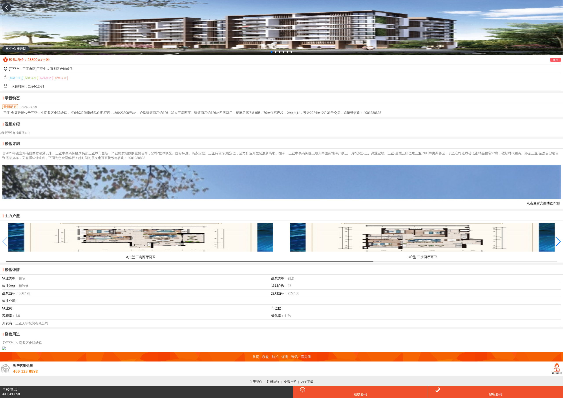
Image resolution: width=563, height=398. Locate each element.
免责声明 (290, 381)
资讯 (294, 357)
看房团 (306, 357)
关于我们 (256, 381)
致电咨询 (495, 394)
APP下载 (307, 381)
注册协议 (273, 381)
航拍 (275, 357)
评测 (285, 357)
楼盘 (265, 357)
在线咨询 (360, 394)
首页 (255, 357)
